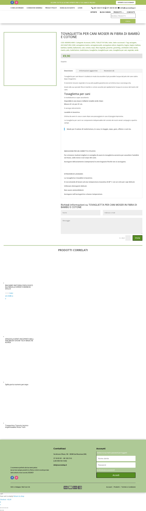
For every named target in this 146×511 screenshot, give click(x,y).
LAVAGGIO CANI (127, 48)
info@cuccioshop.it (128, 8)
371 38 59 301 (112, 8)
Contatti (131, 12)
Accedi (116, 475)
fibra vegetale (100, 48)
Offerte (93, 12)
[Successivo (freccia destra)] (3, 510)
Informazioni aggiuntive (88, 71)
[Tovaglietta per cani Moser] (30, 140)
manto (63, 50)
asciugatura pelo (96, 45)
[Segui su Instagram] (16, 2)
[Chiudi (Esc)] (1, 507)
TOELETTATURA (102, 42)
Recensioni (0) (109, 71)
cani (83, 48)
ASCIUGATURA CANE (68, 45)
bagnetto (120, 45)
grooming (116, 48)
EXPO (93, 42)
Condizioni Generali (34, 8)
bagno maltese (135, 45)
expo (93, 48)
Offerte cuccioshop (126, 3)
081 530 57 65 (99, 8)
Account (109, 487)
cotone (88, 48)
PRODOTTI (118, 12)
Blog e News (105, 12)
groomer (109, 48)
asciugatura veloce (109, 45)
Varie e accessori (119, 42)
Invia (137, 237)
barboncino (77, 48)
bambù (70, 48)
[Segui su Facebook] (12, 2)
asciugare (133, 42)
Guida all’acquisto (67, 8)
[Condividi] (3, 507)
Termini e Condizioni (128, 487)
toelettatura (84, 50)
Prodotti (117, 487)
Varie (110, 42)
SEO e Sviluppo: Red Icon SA (20, 487)
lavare (135, 48)
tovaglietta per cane (105, 50)
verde (136, 50)
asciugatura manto (83, 45)
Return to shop (19, 496)
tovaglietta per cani (120, 50)
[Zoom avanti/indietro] (7, 507)
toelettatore (74, 50)
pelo (67, 50)
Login (80, 8)
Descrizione (68, 71)
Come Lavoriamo (17, 8)
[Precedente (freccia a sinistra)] (1, 510)
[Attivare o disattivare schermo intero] (5, 507)
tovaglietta (93, 50)
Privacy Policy (51, 8)
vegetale (131, 50)
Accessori (87, 42)
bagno (127, 45)
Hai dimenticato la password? (106, 470)
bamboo (64, 48)
